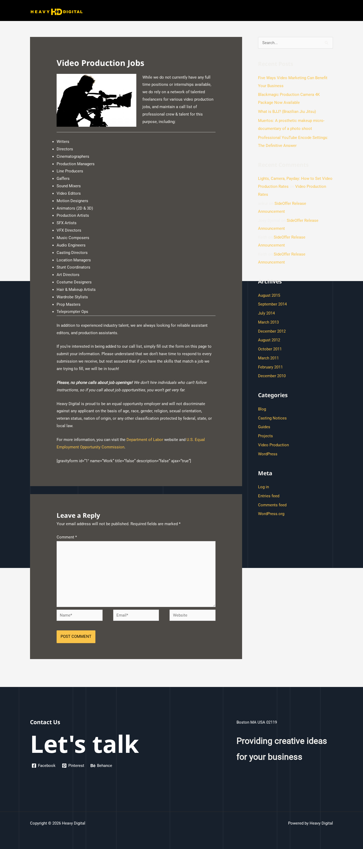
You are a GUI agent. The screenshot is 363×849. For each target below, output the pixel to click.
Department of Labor (144, 439)
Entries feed (268, 496)
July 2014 (266, 313)
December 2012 (272, 331)
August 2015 (269, 295)
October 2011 (270, 349)
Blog (262, 409)
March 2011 (268, 358)
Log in (263, 487)
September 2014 (272, 304)
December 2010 (272, 375)
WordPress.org (271, 513)
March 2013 (268, 322)
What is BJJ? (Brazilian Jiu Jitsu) (287, 111)
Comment (67, 537)
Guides (264, 426)
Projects (265, 436)
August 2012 (269, 340)
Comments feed (272, 505)
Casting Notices (272, 418)
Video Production (273, 445)
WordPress (267, 454)
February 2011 (270, 367)
